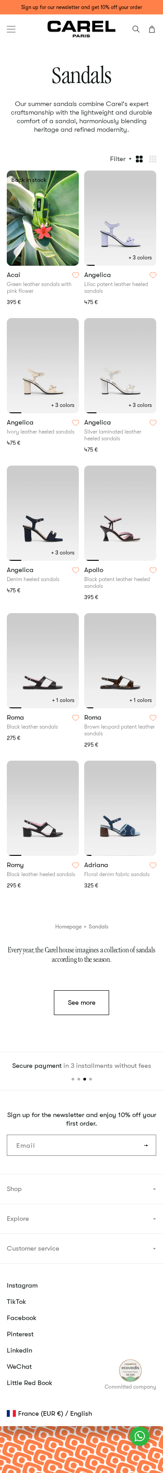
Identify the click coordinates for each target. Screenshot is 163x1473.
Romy (16, 865)
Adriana (97, 865)
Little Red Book (30, 1382)
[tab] (12, 265)
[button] (11, 29)
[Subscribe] (146, 1145)
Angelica (98, 275)
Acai (14, 275)
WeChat (19, 1366)
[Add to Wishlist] (75, 275)
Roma (16, 718)
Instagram (22, 1285)
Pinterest (20, 1334)
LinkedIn (19, 1350)
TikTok (16, 1301)
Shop (14, 1188)
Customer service (33, 1248)
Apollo (94, 570)
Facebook (22, 1317)
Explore (18, 1218)
